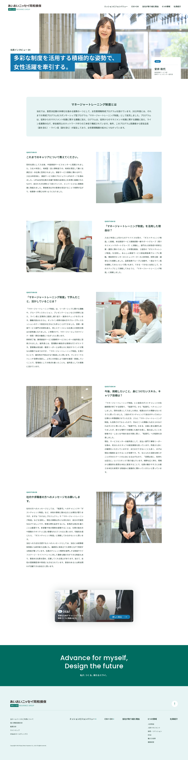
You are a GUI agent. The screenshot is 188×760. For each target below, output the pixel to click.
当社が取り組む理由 (150, 6)
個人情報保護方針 (16, 723)
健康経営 (151, 742)
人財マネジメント (154, 728)
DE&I (149, 735)
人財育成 (151, 724)
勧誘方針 (13, 726)
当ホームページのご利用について (22, 719)
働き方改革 (152, 738)
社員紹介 (177, 6)
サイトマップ (15, 730)
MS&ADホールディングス (19, 734)
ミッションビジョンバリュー (116, 6)
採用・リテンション (155, 731)
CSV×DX (135, 6)
